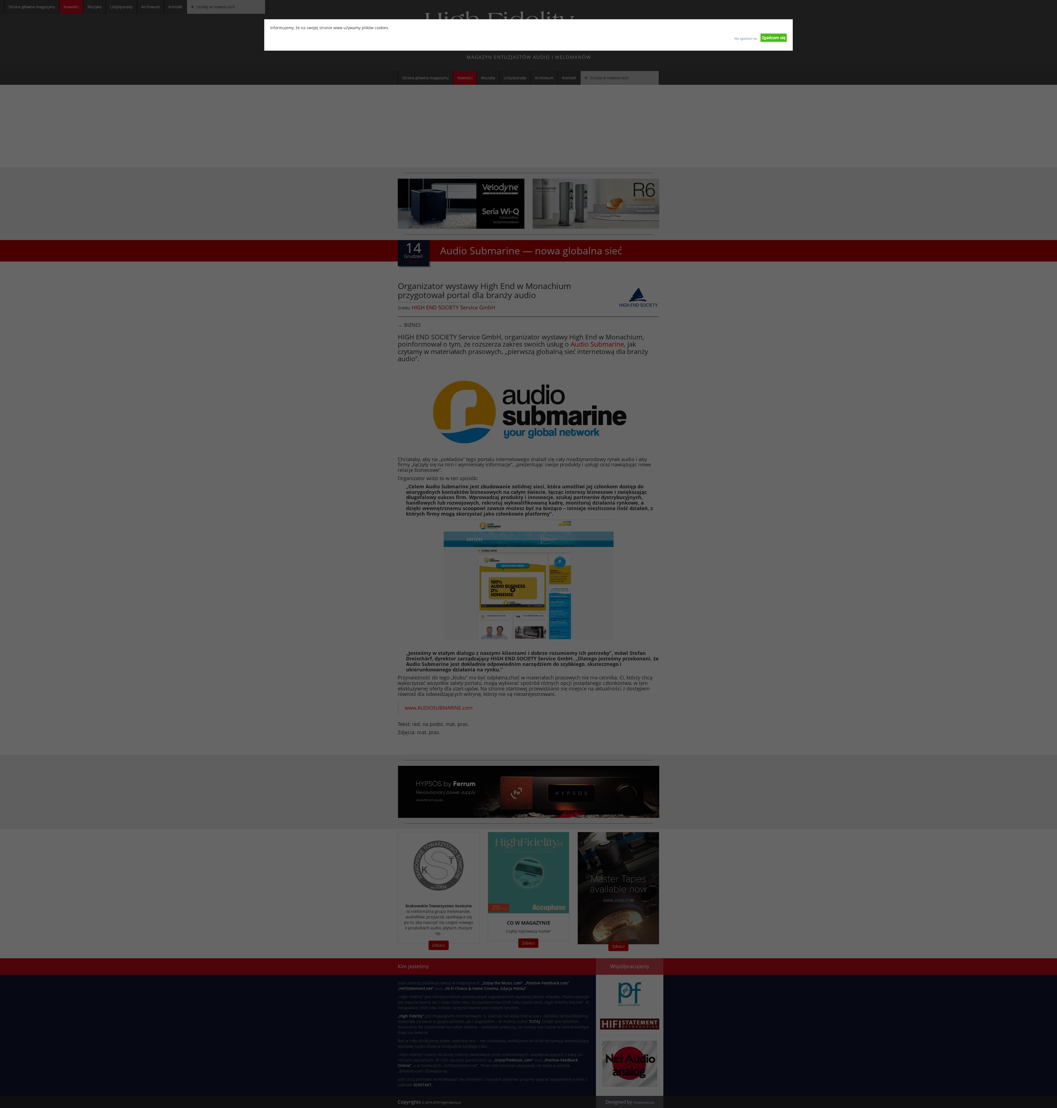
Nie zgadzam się (745, 38)
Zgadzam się (773, 37)
